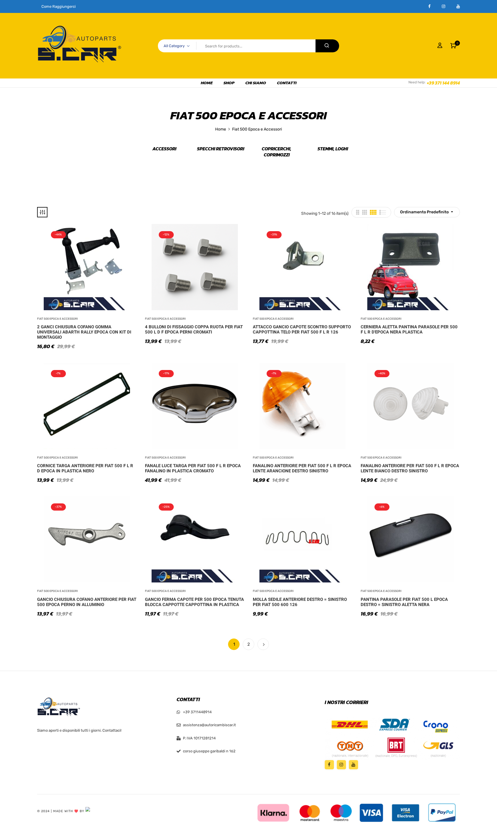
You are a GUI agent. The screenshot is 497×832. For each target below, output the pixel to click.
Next (263, 644)
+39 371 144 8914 (443, 82)
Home (220, 129)
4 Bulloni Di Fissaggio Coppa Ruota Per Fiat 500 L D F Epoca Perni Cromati (194, 329)
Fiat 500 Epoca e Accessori (57, 319)
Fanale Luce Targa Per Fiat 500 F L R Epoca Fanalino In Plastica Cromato (193, 468)
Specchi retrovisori (220, 149)
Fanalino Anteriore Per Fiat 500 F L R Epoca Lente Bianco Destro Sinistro (410, 468)
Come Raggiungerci (58, 6)
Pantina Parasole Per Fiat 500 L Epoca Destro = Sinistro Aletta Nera (404, 602)
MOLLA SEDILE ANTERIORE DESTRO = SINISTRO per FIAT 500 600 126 (300, 602)
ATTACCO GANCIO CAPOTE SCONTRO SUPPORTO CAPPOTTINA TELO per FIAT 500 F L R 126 (302, 329)
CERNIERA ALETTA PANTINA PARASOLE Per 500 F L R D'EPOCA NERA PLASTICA (409, 329)
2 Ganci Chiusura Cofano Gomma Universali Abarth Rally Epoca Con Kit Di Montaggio (84, 332)
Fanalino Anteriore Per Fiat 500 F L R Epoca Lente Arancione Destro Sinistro (302, 468)
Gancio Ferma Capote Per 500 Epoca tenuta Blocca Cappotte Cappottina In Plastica (194, 602)
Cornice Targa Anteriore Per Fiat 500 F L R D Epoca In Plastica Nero (85, 468)
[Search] (327, 45)
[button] (453, 45)
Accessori (164, 149)
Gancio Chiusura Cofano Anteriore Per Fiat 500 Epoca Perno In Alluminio (86, 602)
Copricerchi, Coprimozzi (276, 152)
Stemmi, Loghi (333, 149)
